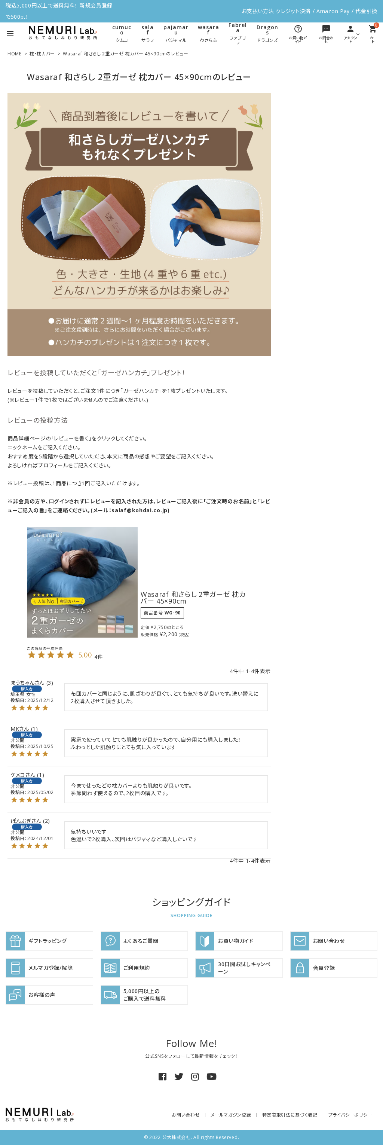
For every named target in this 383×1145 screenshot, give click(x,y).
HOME (14, 54)
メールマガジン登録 (231, 1115)
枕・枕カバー (42, 54)
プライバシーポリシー (350, 1115)
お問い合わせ (186, 1115)
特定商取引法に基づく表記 (290, 1115)
